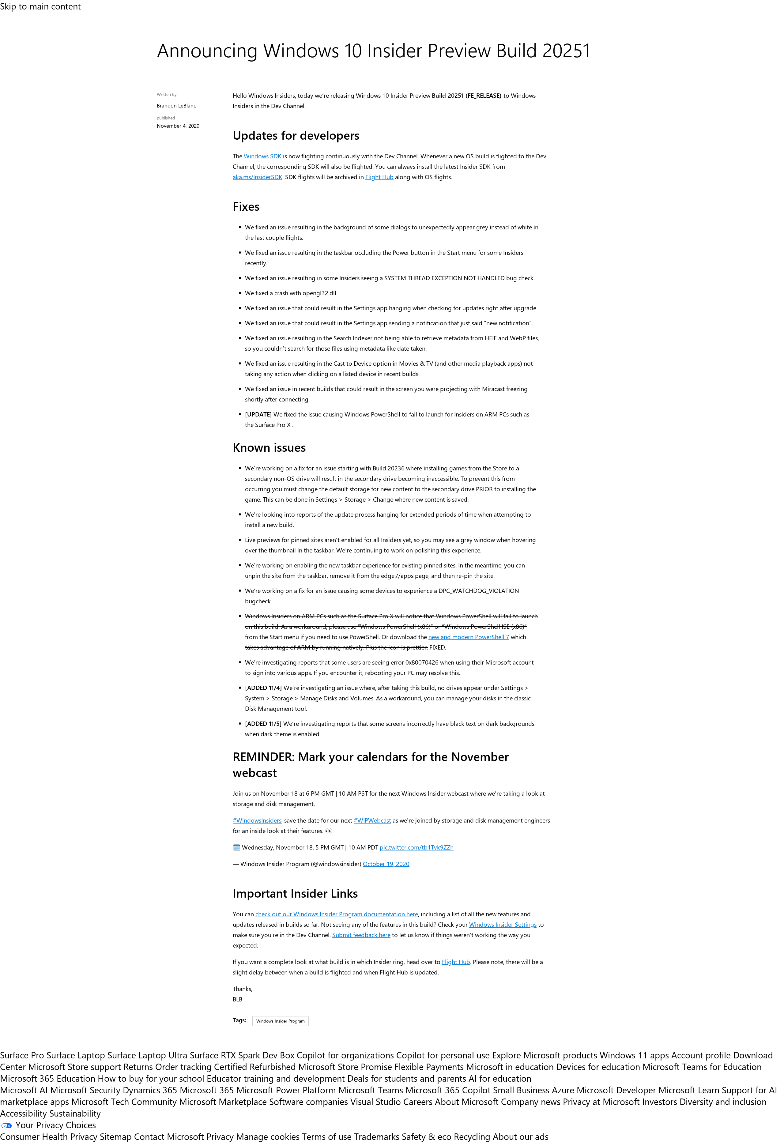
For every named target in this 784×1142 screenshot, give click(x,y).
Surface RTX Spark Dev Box (242, 1055)
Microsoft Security (85, 1089)
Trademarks (376, 1136)
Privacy (221, 1136)
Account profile (701, 1055)
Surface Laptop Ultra (147, 1055)
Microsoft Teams (370, 1089)
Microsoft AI (24, 1089)
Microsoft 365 (207, 1089)
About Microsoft (467, 1101)
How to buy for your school (151, 1078)
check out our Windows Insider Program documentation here (336, 914)
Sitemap (116, 1136)
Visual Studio (375, 1101)
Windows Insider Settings (503, 924)
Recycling (472, 1136)
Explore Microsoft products (544, 1055)
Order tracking (183, 1066)
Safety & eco (426, 1136)
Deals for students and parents (406, 1078)
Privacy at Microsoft (601, 1101)
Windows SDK (262, 156)
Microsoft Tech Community (124, 1101)
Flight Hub (379, 176)
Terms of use (327, 1136)
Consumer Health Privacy (48, 1136)
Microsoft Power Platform (286, 1089)
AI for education (500, 1078)
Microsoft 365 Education (47, 1078)
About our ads (520, 1136)
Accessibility (23, 1113)
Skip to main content (40, 6)
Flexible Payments (429, 1066)
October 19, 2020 (386, 863)
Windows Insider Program (280, 1020)
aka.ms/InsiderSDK (257, 176)
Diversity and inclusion (723, 1101)
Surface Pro (22, 1055)
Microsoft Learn (688, 1089)
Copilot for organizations (345, 1055)
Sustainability (75, 1113)
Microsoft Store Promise (345, 1066)
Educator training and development (276, 1078)
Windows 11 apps (634, 1055)
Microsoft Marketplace (223, 1101)
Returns (138, 1066)
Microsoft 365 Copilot (448, 1089)
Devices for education (598, 1066)
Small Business (521, 1089)
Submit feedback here (361, 934)
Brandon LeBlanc (176, 105)
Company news (530, 1101)
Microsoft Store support (74, 1066)
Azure (563, 1089)
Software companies (308, 1101)
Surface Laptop (76, 1055)
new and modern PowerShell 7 (468, 636)
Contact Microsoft (169, 1136)
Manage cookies (268, 1136)
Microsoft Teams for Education (702, 1066)
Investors (659, 1101)
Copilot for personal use (443, 1055)
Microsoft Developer (616, 1089)
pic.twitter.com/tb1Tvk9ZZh (417, 847)
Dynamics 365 (150, 1089)
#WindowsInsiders (257, 820)
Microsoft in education (510, 1066)
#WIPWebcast (372, 820)
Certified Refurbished (255, 1066)
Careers (417, 1101)
